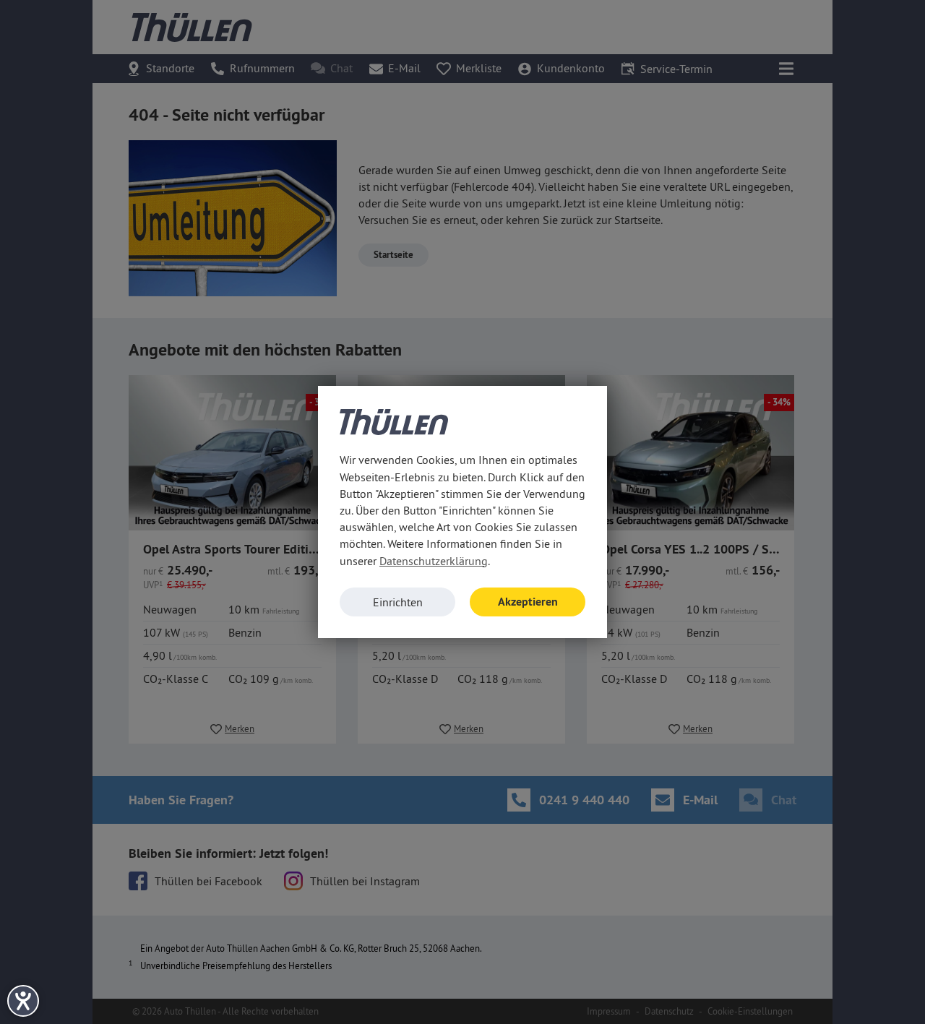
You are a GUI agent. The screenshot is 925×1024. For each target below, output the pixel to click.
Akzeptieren (528, 601)
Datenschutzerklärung (433, 561)
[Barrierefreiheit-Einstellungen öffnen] (23, 1001)
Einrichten (398, 602)
